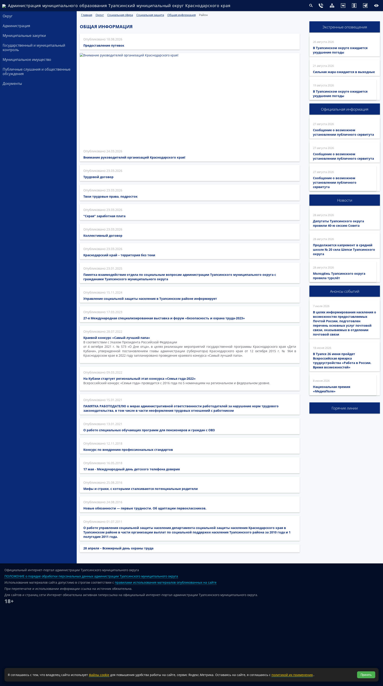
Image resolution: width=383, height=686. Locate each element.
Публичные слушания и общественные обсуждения (36, 71)
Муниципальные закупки (24, 35)
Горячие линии (345, 408)
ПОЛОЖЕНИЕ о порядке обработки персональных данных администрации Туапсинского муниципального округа (91, 576)
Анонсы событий (344, 291)
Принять (366, 674)
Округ (8, 16)
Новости (344, 200)
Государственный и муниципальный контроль (34, 47)
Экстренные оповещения (344, 27)
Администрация (16, 25)
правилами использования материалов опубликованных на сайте (166, 582)
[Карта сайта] (323, 6)
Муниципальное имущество (27, 59)
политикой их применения (292, 675)
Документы (12, 83)
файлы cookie (99, 675)
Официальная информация (344, 109)
